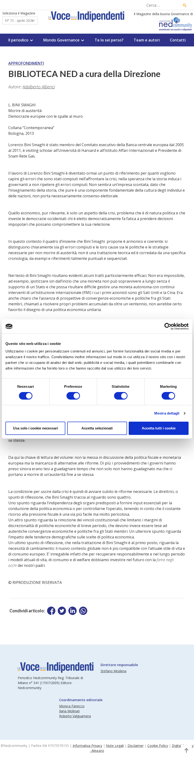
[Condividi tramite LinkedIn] (72, 611)
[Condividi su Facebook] (51, 611)
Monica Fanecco (71, 706)
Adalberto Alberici (38, 87)
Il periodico (18, 40)
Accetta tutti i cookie (159, 428)
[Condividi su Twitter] (62, 611)
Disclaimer (136, 745)
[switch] (73, 396)
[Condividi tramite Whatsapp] (83, 611)
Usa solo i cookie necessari (35, 428)
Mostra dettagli (167, 413)
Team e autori (147, 40)
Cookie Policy (157, 745)
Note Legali (115, 745)
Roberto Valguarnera (75, 716)
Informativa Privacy (87, 745)
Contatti (178, 40)
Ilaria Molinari (69, 711)
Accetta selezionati (97, 428)
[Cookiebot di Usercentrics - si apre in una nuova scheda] (168, 326)
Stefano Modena (113, 671)
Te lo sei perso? (109, 40)
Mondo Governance (61, 40)
